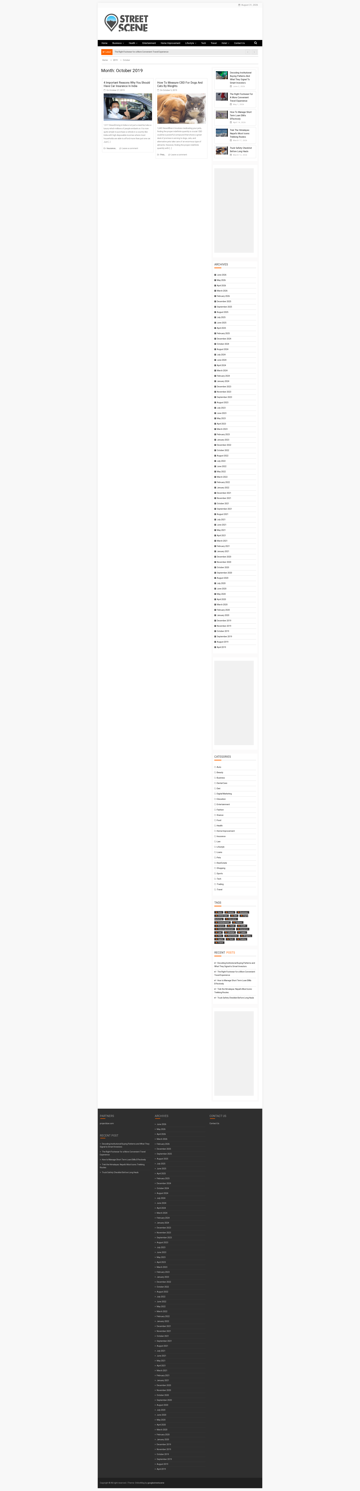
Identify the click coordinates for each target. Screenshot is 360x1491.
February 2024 (223, 376)
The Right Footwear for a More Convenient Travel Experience (241, 97)
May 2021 (221, 530)
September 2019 (224, 636)
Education (221, 799)
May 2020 (221, 594)
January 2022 (223, 487)
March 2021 (222, 541)
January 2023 (223, 440)
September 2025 (224, 307)
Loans (219, 852)
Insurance (111, 148)
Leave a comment (130, 148)
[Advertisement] (234, 210)
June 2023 (221, 413)
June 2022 (221, 466)
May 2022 (221, 471)
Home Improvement (170, 43)
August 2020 (222, 578)
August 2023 (222, 402)
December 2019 (224, 620)
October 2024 (223, 344)
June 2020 (221, 589)
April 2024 (221, 365)
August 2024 (222, 349)
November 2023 (224, 392)
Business (117, 43)
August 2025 (222, 312)
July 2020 (221, 583)
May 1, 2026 (238, 104)
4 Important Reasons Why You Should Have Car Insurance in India (127, 84)
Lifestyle (189, 43)
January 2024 (223, 381)
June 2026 (221, 275)
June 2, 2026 (239, 86)
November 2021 (224, 498)
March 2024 (222, 370)
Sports (220, 873)
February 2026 (223, 296)
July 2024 (221, 355)
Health (132, 43)
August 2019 (222, 642)
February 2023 (223, 434)
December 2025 (224, 301)
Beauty (220, 772)
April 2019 (221, 647)
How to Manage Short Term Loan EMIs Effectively (241, 115)
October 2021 (223, 503)
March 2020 (222, 604)
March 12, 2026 (240, 155)
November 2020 (224, 562)
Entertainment (149, 43)
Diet (218, 788)
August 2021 (222, 514)
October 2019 (223, 631)
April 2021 (221, 535)
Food (219, 820)
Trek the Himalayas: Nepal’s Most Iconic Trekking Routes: (240, 133)
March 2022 (222, 477)
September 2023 (224, 397)
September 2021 (224, 509)
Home (104, 43)
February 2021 (223, 546)
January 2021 (223, 551)
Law (218, 841)
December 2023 (224, 386)
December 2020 (224, 557)
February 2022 (223, 482)
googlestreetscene (156, 1483)
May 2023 (221, 418)
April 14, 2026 (239, 122)
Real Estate (222, 863)
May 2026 (221, 280)
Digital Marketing (224, 794)
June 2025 (221, 323)
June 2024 (221, 360)
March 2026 (222, 291)
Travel (214, 43)
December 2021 (224, 493)
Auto (219, 767)
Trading (220, 884)
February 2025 (223, 333)
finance (220, 815)
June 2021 (221, 525)
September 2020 (224, 573)
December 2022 (224, 445)
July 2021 (221, 519)
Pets (162, 155)
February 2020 (223, 610)
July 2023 (221, 408)
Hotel (224, 43)
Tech (203, 43)
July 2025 (221, 317)
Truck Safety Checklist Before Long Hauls (235, 998)
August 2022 (222, 456)
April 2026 (221, 285)
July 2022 (221, 461)
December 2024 (224, 339)
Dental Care (222, 783)
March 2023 (222, 429)
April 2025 (221, 328)
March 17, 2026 (240, 140)
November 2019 (224, 626)
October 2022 (223, 450)
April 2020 (221, 599)
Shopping (221, 868)
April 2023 (221, 424)
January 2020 (223, 615)
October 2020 (223, 567)
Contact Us (239, 43)
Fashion (220, 810)
